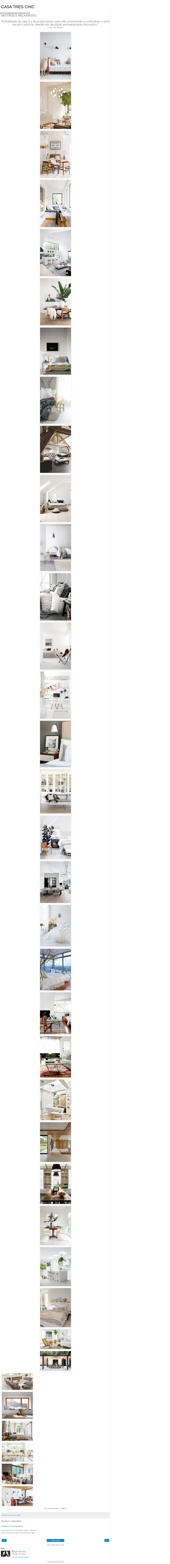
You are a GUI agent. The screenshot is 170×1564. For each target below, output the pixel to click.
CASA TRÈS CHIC (17, 7)
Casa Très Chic (20, 1551)
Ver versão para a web (55, 1545)
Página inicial (55, 1540)
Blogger (60, 1562)
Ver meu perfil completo (20, 1557)
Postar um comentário (12, 1526)
